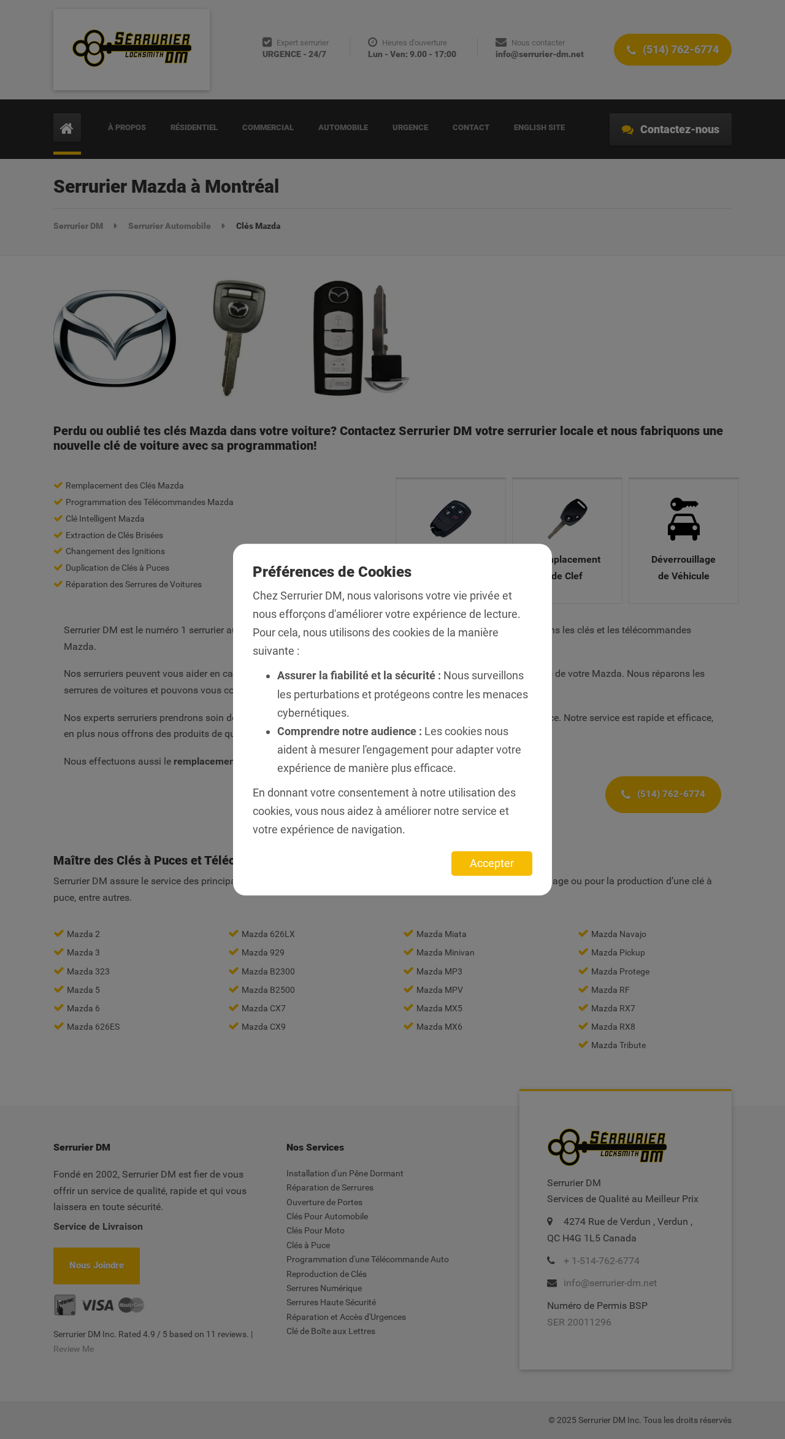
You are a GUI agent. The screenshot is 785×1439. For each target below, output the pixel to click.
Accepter (492, 863)
